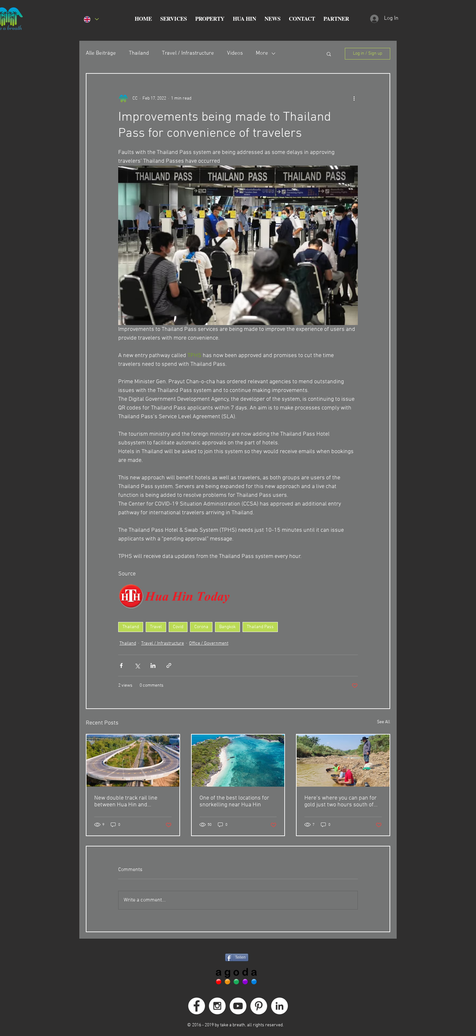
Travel (156, 627)
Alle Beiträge (101, 53)
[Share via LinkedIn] (153, 665)
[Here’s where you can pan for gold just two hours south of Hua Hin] (343, 761)
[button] (173, 19)
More (262, 53)
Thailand (139, 53)
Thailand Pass (260, 627)
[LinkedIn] (279, 1006)
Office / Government (208, 643)
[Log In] (373, 19)
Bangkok (227, 627)
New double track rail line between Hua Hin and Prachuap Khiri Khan (125, 801)
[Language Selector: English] (91, 19)
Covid (178, 627)
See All (383, 722)
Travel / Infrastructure (188, 53)
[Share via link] (169, 665)
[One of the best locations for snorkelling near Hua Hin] (238, 761)
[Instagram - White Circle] (217, 1006)
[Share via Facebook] (121, 665)
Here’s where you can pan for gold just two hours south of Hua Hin (340, 801)
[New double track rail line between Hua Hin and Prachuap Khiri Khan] (132, 761)
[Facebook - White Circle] (196, 1006)
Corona (201, 627)
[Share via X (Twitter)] (137, 665)
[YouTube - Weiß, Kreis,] (238, 1006)
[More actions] (354, 98)
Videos (235, 53)
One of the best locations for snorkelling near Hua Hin (234, 801)
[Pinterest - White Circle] (258, 1006)
